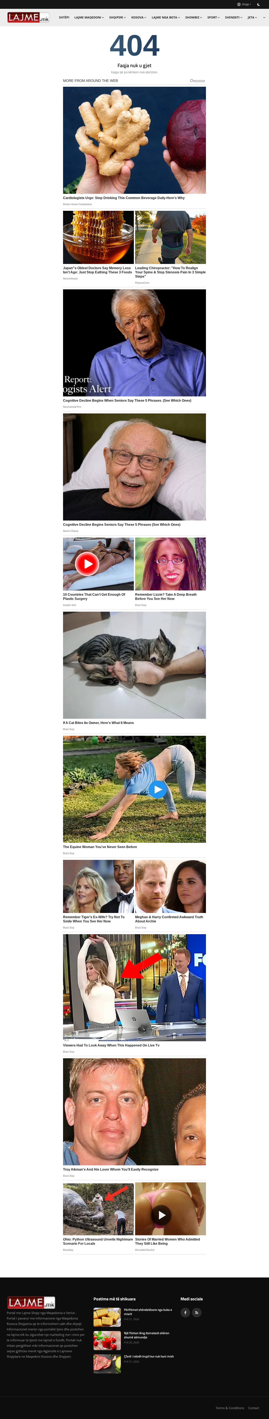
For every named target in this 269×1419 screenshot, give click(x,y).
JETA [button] (251, 17)
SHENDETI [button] (232, 17)
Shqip (245, 4)
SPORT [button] (212, 17)
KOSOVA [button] (137, 17)
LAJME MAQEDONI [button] (87, 17)
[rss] (197, 1312)
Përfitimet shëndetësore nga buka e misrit (148, 1312)
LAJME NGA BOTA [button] (164, 17)
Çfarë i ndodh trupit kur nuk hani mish (149, 1356)
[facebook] (185, 1312)
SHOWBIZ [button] (192, 17)
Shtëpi (64, 17)
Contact (253, 1408)
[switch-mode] (258, 4)
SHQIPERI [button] (116, 17)
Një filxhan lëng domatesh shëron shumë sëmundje (146, 1335)
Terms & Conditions (230, 1408)
